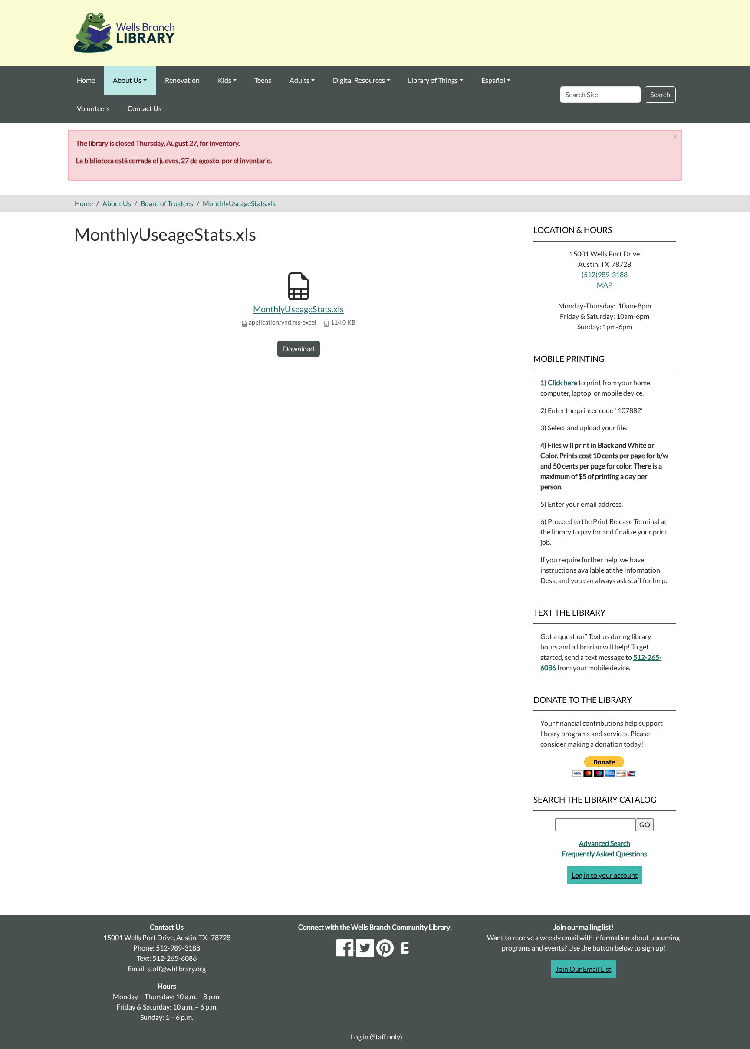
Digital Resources (359, 80)
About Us (127, 80)
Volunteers (93, 108)
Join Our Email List (584, 969)
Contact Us (144, 108)
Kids (224, 80)
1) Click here (558, 382)
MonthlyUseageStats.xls (298, 309)
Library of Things (433, 80)
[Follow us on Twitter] (365, 947)
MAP (604, 285)
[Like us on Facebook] (345, 947)
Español (493, 80)
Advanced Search (604, 843)
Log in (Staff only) (376, 1037)
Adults (299, 80)
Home (86, 80)
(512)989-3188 (605, 274)
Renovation (182, 80)
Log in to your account (605, 875)
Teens (262, 80)
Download (298, 348)
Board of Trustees (167, 203)
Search (660, 94)
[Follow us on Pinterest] (385, 947)
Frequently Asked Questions (604, 853)
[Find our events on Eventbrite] (405, 947)
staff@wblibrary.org (176, 968)
